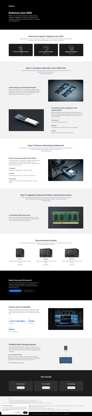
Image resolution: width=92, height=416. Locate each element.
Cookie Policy (13, 409)
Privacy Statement (5, 409)
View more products (28, 290)
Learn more (20, 387)
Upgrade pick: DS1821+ (15, 290)
